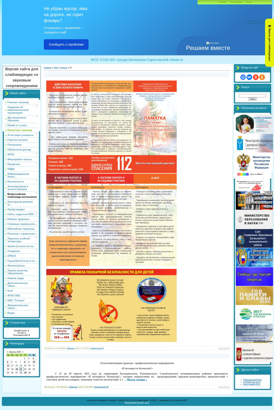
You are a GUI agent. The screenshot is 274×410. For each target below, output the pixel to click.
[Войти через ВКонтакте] (249, 77)
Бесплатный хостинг (134, 402)
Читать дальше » (137, 379)
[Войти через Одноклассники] (262, 77)
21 (21, 369)
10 (34, 362)
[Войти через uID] (243, 77)
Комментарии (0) (97, 348)
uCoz (147, 402)
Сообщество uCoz (252, 382)
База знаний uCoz (251, 384)
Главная (222, 2)
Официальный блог (252, 380)
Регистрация (236, 2)
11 (8, 365)
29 (25, 373)
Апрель (63, 68)
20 (17, 369)
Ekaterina (70, 348)
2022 (56, 68)
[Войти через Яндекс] (256, 77)
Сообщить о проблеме (66, 44)
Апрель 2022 (15, 352)
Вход (249, 2)
